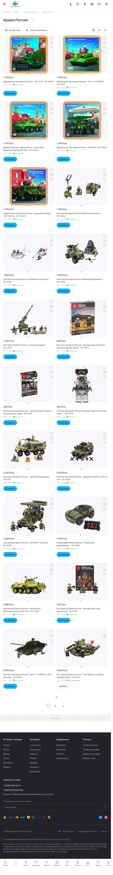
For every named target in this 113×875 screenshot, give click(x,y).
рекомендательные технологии (55, 839)
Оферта (104, 831)
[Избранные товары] (99, 4)
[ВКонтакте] (100, 817)
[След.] (63, 706)
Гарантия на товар (91, 754)
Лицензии (34, 767)
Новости (34, 754)
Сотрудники (35, 749)
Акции (6, 749)
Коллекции (8, 762)
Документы (35, 771)
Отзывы (33, 758)
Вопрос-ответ (89, 758)
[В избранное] (51, 38)
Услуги (6, 758)
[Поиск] (77, 4)
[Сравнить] (51, 42)
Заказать (63, 686)
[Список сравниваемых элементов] (92, 4)
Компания (35, 739)
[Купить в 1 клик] (51, 47)
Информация (62, 739)
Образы (6, 767)
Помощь (87, 739)
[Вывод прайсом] (105, 30)
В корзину (10, 93)
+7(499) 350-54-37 (11, 785)
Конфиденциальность (87, 831)
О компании (35, 745)
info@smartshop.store (13, 790)
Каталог (7, 745)
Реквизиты (61, 745)
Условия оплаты (90, 745)
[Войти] (84, 4)
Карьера (33, 762)
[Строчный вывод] (99, 30)
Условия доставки (91, 749)
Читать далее (61, 851)
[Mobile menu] (4, 4)
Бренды (6, 754)
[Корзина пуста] (106, 4)
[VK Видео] (106, 817)
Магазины (61, 749)
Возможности (62, 758)
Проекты (60, 754)
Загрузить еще (55, 697)
